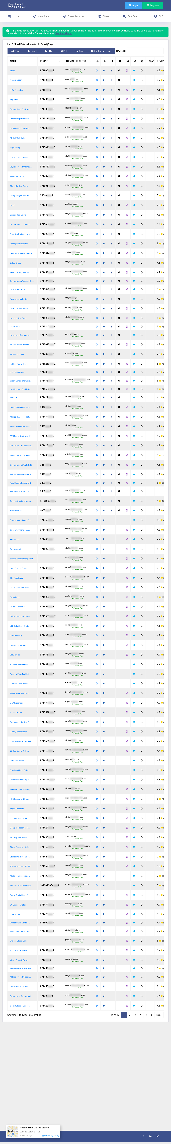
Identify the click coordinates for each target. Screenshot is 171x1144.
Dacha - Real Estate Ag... (20, 109)
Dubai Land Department (20, 996)
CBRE (12, 205)
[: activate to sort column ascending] (97, 61)
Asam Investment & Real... (21, 427)
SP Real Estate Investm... (20, 345)
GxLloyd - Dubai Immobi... (21, 741)
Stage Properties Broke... (20, 847)
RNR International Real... (20, 157)
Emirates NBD (16, 511)
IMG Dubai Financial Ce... (21, 446)
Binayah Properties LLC (20, 645)
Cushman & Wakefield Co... (22, 281)
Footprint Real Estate (18, 818)
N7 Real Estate (16, 713)
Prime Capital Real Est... (20, 895)
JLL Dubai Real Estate (19, 626)
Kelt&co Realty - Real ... (19, 364)
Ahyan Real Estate (17, 809)
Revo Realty (14, 539)
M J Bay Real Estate (18, 838)
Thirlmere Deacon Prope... (21, 886)
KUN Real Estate (17, 354)
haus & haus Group (18, 568)
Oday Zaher (15, 327)
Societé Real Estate (18, 215)
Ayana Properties (17, 176)
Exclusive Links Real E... (20, 722)
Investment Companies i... (21, 335)
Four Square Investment (20, 483)
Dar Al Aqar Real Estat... (20, 587)
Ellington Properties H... (20, 828)
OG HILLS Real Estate (19, 309)
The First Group (16, 578)
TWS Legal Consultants (20, 931)
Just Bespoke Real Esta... (20, 389)
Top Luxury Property (18, 950)
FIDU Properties (16, 90)
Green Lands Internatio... (20, 381)
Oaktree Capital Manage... (21, 501)
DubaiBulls (15, 597)
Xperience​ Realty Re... (19, 299)
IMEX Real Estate (17, 761)
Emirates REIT (16, 80)
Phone (44, 61)
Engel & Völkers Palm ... (20, 770)
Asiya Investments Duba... (21, 968)
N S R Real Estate (17, 372)
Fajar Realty (15, 148)
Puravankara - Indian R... (21, 987)
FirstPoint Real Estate (19, 684)
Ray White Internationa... (20, 491)
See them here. (63, 33)
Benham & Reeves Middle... (22, 253)
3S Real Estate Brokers (19, 751)
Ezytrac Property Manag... (21, 167)
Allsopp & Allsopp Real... (20, 417)
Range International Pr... (20, 520)
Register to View (77, 72)
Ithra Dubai (15, 914)
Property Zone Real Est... (20, 674)
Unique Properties (17, 607)
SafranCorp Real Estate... (20, 616)
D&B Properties (16, 703)
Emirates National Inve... (20, 234)
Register (154, 5)
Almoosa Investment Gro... (21, 475)
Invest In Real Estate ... (19, 318)
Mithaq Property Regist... (20, 977)
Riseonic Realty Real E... (20, 664)
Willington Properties (19, 244)
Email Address (77, 61)
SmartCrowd (15, 549)
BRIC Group (15, 655)
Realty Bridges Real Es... (20, 196)
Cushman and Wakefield (21, 465)
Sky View (14, 99)
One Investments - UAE (20, 530)
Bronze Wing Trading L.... (21, 224)
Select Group (15, 263)
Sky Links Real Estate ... (20, 186)
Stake (12, 71)
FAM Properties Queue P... (21, 436)
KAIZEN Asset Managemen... (22, 559)
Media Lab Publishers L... (21, 455)
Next (158, 1014)
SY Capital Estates (18, 905)
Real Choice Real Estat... (20, 693)
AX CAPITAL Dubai (18, 138)
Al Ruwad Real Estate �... (21, 789)
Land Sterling (16, 636)
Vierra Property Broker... (20, 960)
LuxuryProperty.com (18, 732)
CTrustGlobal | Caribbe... (20, 1006)
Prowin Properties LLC (19, 119)
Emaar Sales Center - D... (21, 923)
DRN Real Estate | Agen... (20, 780)
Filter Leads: (120, 51)
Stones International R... (20, 857)
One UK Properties (18, 289)
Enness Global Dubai (19, 941)
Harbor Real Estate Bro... (20, 128)
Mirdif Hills (15, 398)
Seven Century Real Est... (20, 272)
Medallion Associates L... (21, 876)
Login (135, 5)
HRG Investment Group (19, 799)
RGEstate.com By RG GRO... (21, 866)
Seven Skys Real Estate (20, 407)
